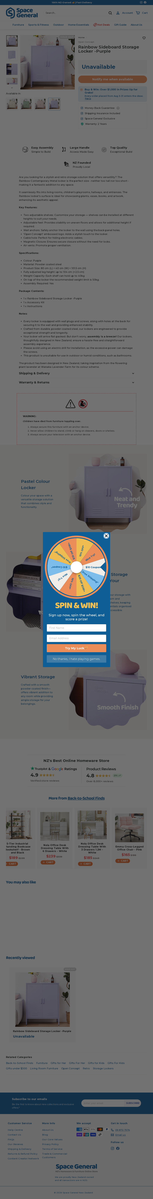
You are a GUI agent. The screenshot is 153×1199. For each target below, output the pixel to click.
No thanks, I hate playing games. (76, 659)
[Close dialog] (106, 535)
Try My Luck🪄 (76, 648)
